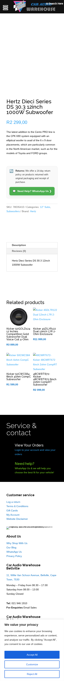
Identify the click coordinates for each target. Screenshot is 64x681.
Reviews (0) (19, 251)
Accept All (32, 654)
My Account (12, 514)
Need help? (24, 464)
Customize (32, 664)
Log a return (13, 501)
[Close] (60, 622)
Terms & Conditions (17, 506)
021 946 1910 (19, 603)
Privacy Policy (14, 556)
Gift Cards (12, 510)
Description (19, 245)
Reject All (32, 674)
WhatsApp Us (14, 551)
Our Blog (11, 547)
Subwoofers (13, 211)
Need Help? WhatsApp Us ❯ (32, 191)
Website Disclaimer (17, 518)
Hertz (33, 211)
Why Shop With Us (16, 543)
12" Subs (45, 207)
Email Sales (30, 607)
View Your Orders (29, 445)
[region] (32, 650)
